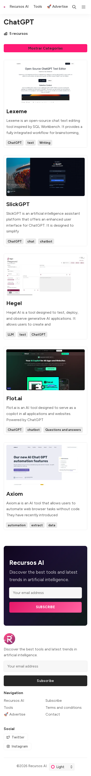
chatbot (46, 241)
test (22, 334)
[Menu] (83, 7)
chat (30, 241)
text (30, 142)
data (51, 525)
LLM (11, 334)
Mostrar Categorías (45, 48)
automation (17, 525)
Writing (44, 142)
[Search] (74, 7)
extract (37, 525)
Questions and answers (63, 430)
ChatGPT (15, 142)
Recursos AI (37, 766)
